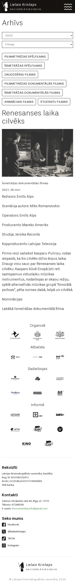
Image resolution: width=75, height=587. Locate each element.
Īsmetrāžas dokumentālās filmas (32, 92)
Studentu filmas (54, 101)
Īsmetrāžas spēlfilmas (23, 65)
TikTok (11, 538)
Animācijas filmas (18, 101)
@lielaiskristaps (17, 531)
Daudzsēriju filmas (20, 74)
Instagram (13, 545)
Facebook (13, 524)
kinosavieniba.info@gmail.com (30, 508)
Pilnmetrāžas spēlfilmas (25, 56)
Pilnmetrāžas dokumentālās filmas (34, 83)
